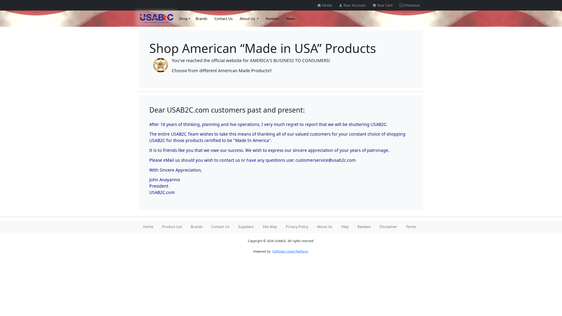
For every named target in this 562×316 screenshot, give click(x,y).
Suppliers (246, 226)
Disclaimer (388, 226)
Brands (197, 226)
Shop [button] (183, 18)
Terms (411, 226)
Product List (172, 226)
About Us (324, 226)
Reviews (364, 226)
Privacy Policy (297, 226)
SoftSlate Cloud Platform (290, 251)
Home (148, 226)
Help (345, 226)
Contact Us (220, 226)
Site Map (270, 226)
